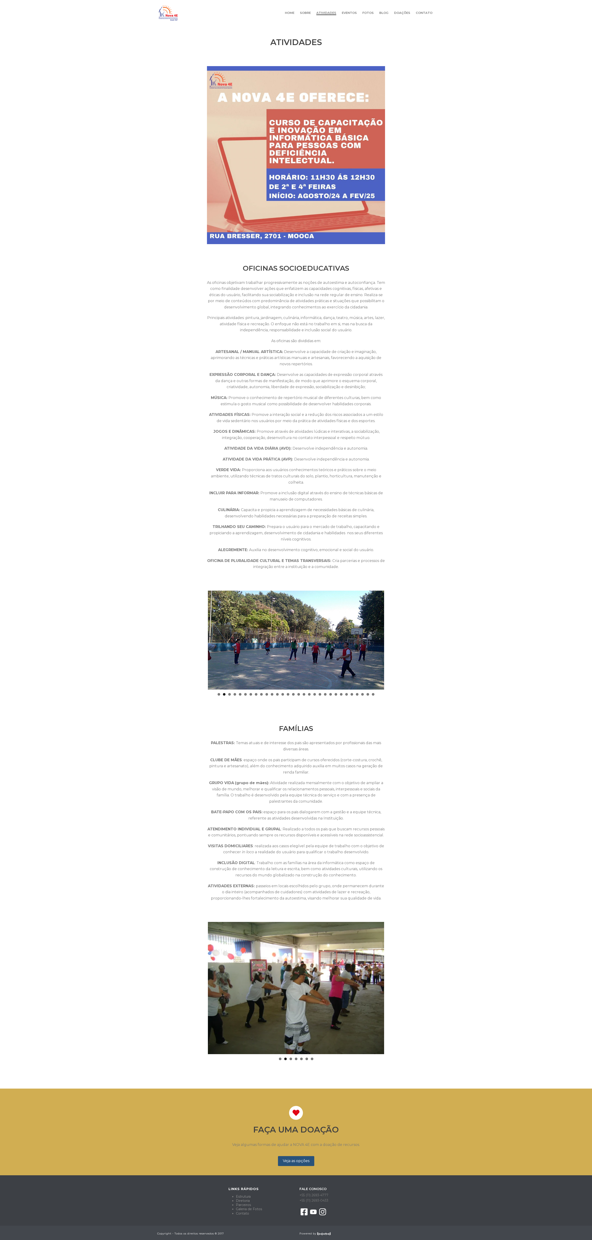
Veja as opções (296, 1162)
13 (282, 696)
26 (352, 696)
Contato (424, 13)
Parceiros (243, 1207)
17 (304, 696)
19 (314, 696)
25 (346, 696)
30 (373, 696)
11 (272, 696)
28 (362, 696)
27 (357, 696)
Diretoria (243, 1202)
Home (289, 13)
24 (341, 696)
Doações (402, 13)
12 (277, 696)
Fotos (368, 13)
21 (325, 696)
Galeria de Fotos (249, 1211)
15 (293, 696)
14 (288, 696)
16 (298, 696)
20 (320, 696)
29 (368, 696)
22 (330, 696)
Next (391, 641)
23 (336, 696)
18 (309, 696)
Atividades (326, 13)
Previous (201, 641)
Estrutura (243, 1198)
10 (266, 696)
